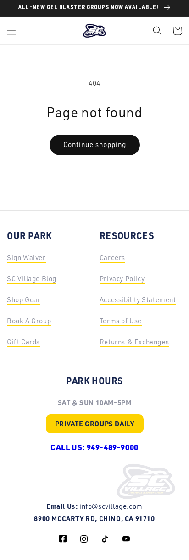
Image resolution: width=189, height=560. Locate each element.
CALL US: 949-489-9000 (94, 447)
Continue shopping (94, 144)
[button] (11, 31)
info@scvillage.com (111, 506)
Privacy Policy (122, 278)
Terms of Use (121, 320)
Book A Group (29, 320)
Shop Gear (23, 299)
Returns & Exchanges (134, 341)
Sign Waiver (26, 257)
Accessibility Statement (138, 299)
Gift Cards (23, 341)
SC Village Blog (31, 278)
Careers (112, 257)
